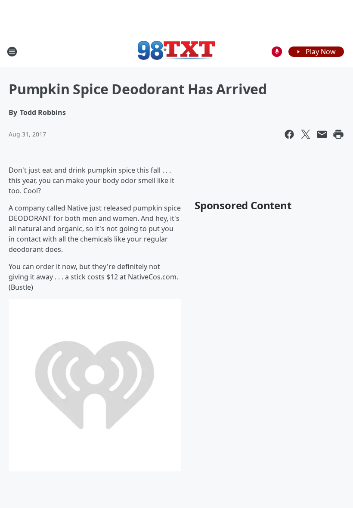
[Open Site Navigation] (12, 51)
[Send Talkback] (277, 51)
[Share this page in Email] (322, 134)
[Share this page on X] (306, 134)
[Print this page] (338, 134)
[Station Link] (176, 51)
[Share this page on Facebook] (289, 134)
